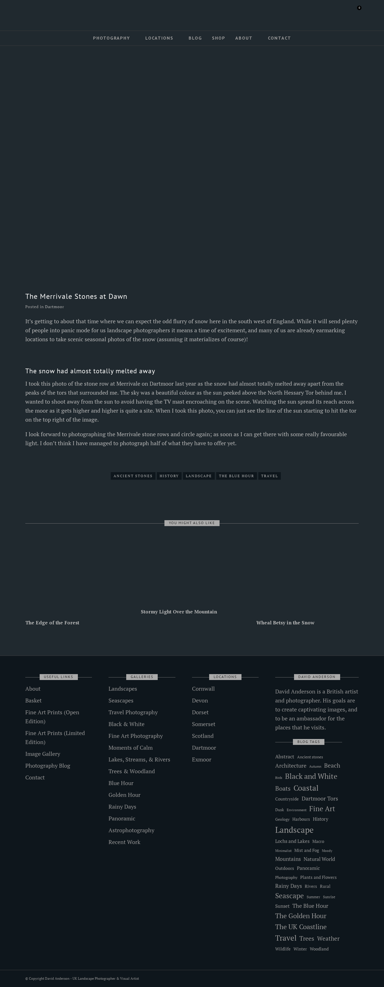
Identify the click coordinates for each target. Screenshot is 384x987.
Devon (200, 700)
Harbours (301, 819)
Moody (327, 851)
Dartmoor (54, 306)
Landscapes (123, 688)
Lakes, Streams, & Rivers (139, 759)
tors (62, 392)
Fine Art (322, 808)
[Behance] (52, 13)
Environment (296, 810)
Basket (33, 700)
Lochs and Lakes (292, 841)
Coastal (306, 788)
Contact (279, 38)
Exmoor (201, 759)
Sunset (282, 906)
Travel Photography (133, 712)
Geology (282, 819)
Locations (159, 38)
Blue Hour (121, 783)
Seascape (289, 895)
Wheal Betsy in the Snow (285, 622)
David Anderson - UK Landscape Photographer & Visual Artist (92, 978)
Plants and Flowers (318, 877)
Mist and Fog (306, 850)
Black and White (311, 776)
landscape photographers (138, 330)
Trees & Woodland (132, 771)
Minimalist (283, 851)
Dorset (200, 712)
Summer (313, 896)
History (169, 475)
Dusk (279, 809)
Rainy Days (122, 806)
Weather (328, 938)
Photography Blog (47, 765)
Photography (111, 38)
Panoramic (122, 818)
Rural (325, 886)
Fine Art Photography (136, 736)
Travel (269, 475)
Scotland (203, 736)
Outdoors (284, 868)
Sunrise (329, 896)
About (244, 38)
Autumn (315, 766)
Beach (332, 765)
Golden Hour (125, 795)
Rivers (311, 886)
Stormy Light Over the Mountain (179, 611)
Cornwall (203, 688)
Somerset (203, 724)
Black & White (126, 724)
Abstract (284, 756)
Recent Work (124, 842)
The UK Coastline (301, 926)
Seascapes (121, 700)
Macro (318, 841)
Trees (306, 938)
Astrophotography (131, 830)
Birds (278, 778)
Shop (218, 38)
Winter (300, 949)
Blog (195, 38)
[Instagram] (44, 13)
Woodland (319, 949)
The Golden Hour (300, 915)
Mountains (288, 859)
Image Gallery (42, 754)
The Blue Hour (236, 475)
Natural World (319, 859)
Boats (283, 788)
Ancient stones (133, 475)
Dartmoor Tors (320, 798)
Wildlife (283, 949)
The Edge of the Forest (52, 622)
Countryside (287, 799)
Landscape (199, 475)
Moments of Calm (131, 747)
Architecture (290, 765)
